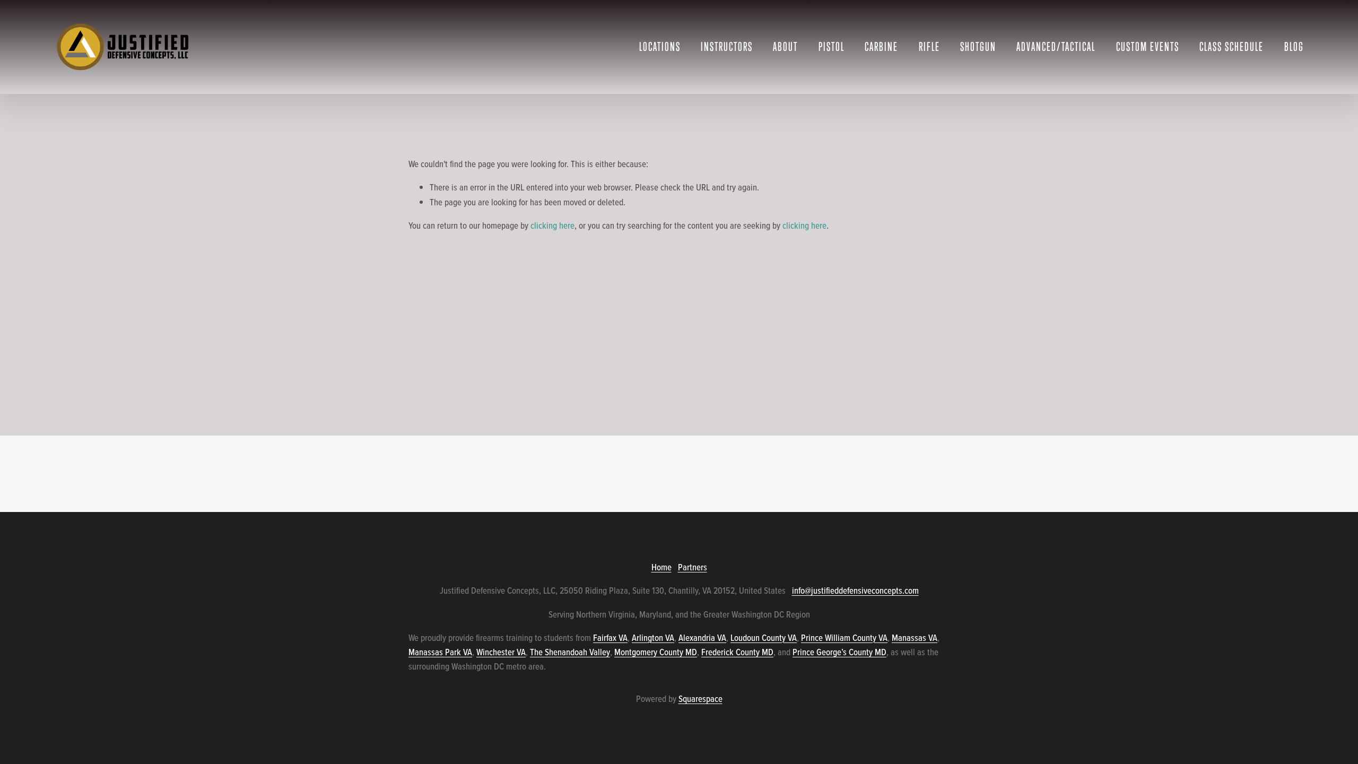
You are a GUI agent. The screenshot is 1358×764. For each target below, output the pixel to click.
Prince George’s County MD (839, 652)
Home (661, 567)
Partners (692, 567)
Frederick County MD (737, 652)
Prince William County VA (844, 637)
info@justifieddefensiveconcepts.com (855, 590)
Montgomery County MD (655, 652)
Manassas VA (914, 637)
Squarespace (700, 698)
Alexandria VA (702, 637)
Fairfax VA (610, 637)
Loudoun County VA (763, 637)
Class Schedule (1231, 47)
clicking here (552, 225)
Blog (1294, 47)
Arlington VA (653, 637)
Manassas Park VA (440, 652)
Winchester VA (501, 652)
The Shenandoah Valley (570, 652)
